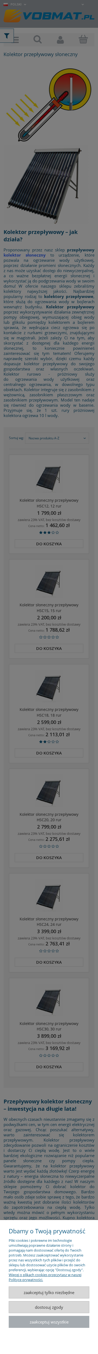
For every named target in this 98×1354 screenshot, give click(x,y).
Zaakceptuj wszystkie (49, 1322)
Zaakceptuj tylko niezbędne (49, 1292)
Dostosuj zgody (49, 1307)
